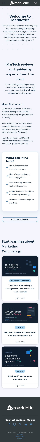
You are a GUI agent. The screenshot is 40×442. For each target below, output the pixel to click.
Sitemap (20, 439)
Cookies (20, 434)
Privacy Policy (20, 437)
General (20, 327)
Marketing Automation (20, 280)
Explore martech (20, 219)
